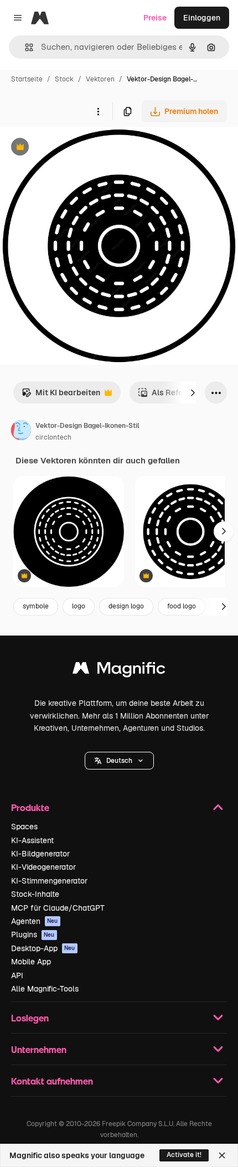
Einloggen (201, 18)
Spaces (24, 827)
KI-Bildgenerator (40, 854)
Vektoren (100, 79)
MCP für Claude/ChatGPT (58, 908)
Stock (64, 79)
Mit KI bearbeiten (61, 396)
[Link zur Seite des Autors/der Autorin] (21, 431)
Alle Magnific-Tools (45, 989)
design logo (126, 606)
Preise (155, 18)
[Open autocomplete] (24, 47)
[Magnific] (119, 670)
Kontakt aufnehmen (52, 1081)
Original (70, 148)
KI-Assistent (32, 840)
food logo (181, 606)
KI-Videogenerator (43, 867)
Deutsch (119, 760)
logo (78, 606)
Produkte (30, 807)
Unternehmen (38, 1049)
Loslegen (30, 1018)
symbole (36, 606)
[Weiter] (193, 392)
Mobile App (31, 962)
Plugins (33, 934)
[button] (119, 761)
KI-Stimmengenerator (49, 881)
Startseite (27, 79)
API (17, 975)
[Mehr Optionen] (98, 111)
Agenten (34, 921)
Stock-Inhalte (35, 894)
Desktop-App (43, 948)
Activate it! (184, 1154)
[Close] (222, 1155)
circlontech (53, 437)
